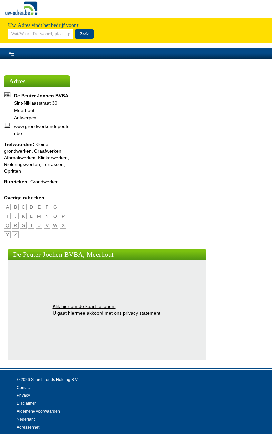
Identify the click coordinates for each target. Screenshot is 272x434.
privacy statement (141, 313)
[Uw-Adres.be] (21, 8)
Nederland (26, 419)
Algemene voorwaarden (38, 411)
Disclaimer (26, 403)
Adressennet (28, 427)
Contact (24, 387)
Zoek (84, 34)
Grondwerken (44, 181)
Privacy (23, 395)
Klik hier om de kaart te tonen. (84, 306)
